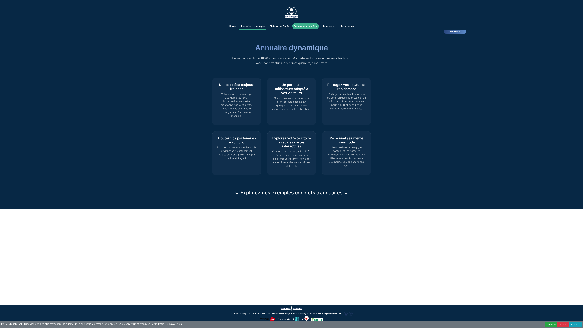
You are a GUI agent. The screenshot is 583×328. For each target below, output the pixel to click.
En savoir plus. (174, 323)
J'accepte (551, 324)
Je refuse (563, 324)
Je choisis (575, 324)
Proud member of (286, 319)
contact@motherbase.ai (329, 314)
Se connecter (455, 31)
